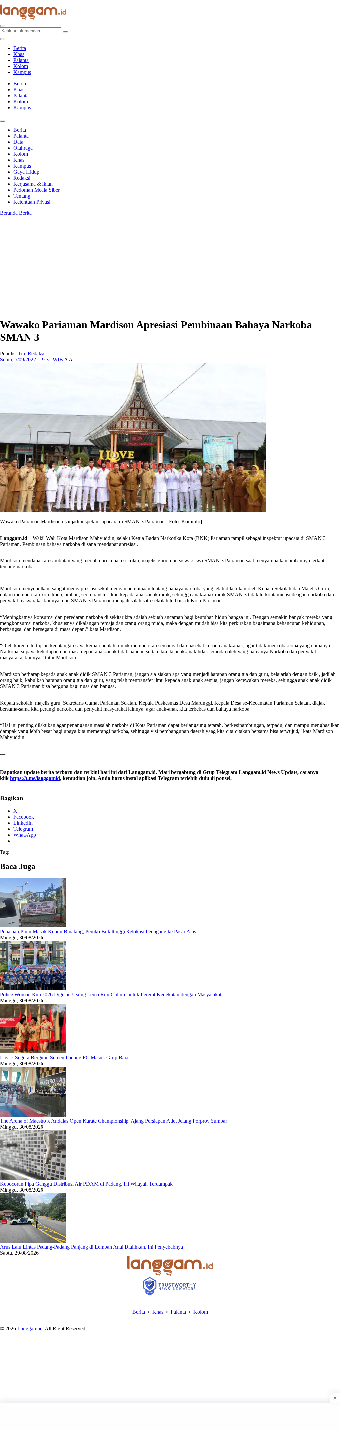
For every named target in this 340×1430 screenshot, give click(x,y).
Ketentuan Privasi (31, 202)
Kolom (20, 66)
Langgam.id (29, 1328)
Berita (19, 48)
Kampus (22, 72)
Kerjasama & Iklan (33, 184)
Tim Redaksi (31, 353)
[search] (2, 26)
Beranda (9, 213)
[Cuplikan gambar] (33, 925)
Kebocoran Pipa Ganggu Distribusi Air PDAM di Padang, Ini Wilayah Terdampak (86, 1184)
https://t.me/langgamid (35, 778)
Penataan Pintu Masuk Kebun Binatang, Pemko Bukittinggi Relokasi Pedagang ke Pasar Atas (98, 931)
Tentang (21, 196)
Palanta (21, 60)
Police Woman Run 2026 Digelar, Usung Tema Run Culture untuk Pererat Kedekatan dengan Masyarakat (110, 994)
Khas (18, 54)
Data (18, 142)
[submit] (65, 32)
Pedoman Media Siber (36, 190)
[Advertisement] (170, 1416)
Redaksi (21, 178)
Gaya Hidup (26, 172)
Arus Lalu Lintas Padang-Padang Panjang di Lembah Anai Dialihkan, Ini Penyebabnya (91, 1247)
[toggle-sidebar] (2, 39)
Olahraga (23, 148)
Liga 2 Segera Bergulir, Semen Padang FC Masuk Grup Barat (65, 1057)
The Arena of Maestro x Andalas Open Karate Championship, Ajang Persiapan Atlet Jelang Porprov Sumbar (113, 1121)
